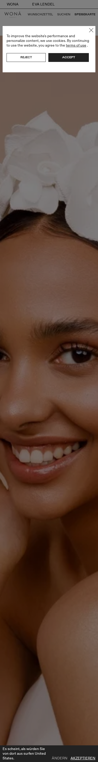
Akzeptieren (83, 758)
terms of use (76, 45)
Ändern (59, 758)
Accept (68, 57)
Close (91, 30)
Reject (26, 57)
